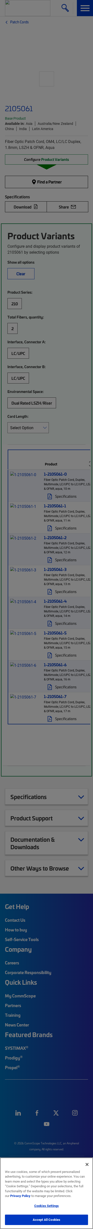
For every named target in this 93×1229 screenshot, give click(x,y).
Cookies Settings (46, 1205)
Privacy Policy (20, 1196)
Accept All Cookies (46, 1219)
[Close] (87, 1164)
